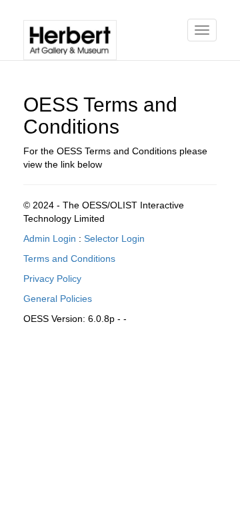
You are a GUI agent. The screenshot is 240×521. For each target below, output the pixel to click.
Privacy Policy (52, 278)
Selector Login (114, 238)
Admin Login (49, 238)
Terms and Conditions (69, 258)
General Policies (57, 298)
